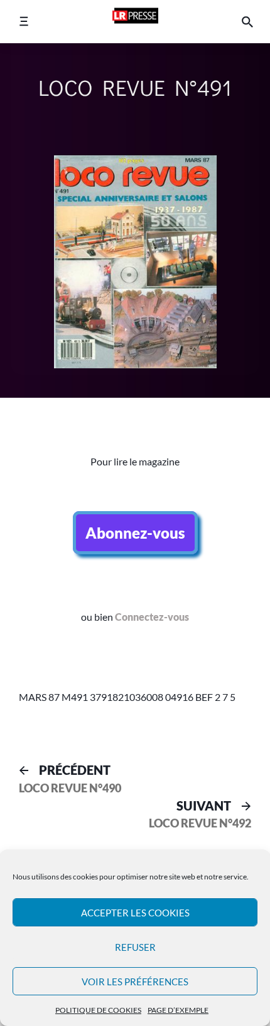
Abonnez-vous (135, 533)
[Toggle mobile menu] (23, 22)
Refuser (135, 947)
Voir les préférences (135, 981)
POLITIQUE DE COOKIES (98, 1010)
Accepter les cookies (135, 912)
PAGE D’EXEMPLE (178, 1010)
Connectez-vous (152, 617)
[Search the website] (247, 21)
